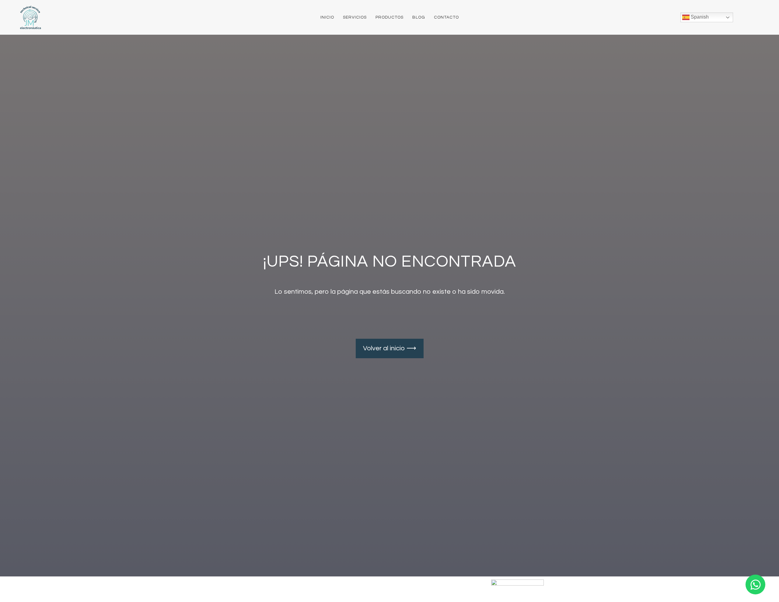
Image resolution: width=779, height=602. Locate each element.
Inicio (327, 17)
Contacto (446, 17)
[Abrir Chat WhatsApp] (755, 584)
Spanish (699, 16)
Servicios (355, 17)
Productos (389, 17)
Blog (418, 17)
